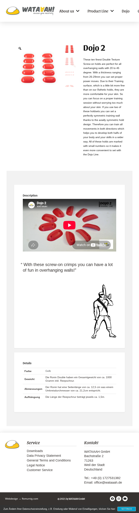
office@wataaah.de (108, 482)
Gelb (48, 370)
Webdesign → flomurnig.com (21, 498)
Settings (126, 509)
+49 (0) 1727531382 (106, 478)
